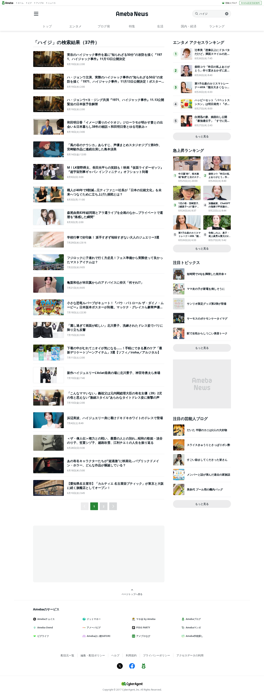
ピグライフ (43, 636)
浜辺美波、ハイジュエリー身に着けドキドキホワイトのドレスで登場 (115, 418)
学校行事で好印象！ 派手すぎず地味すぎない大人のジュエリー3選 (113, 237)
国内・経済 (188, 26)
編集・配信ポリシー (93, 655)
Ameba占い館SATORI (98, 636)
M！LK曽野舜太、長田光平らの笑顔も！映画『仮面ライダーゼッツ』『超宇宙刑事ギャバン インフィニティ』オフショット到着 (115, 169)
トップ (47, 26)
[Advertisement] (68, 553)
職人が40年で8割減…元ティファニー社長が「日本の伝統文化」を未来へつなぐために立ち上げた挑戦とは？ (114, 192)
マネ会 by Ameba (145, 619)
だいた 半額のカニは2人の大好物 (207, 430)
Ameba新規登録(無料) (250, 3)
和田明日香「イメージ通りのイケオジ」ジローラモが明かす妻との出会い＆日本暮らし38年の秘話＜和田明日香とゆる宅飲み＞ (115, 124)
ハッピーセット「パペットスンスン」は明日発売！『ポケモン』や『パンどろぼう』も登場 (212, 105)
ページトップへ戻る (132, 594)
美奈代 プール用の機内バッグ (205, 489)
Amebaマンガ (193, 627)
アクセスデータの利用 (190, 655)
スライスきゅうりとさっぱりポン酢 (208, 445)
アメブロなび (143, 636)
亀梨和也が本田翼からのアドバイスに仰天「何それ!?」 (105, 282)
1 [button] (94, 506)
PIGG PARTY (143, 627)
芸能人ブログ (231, 3)
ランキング (217, 26)
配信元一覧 (67, 655)
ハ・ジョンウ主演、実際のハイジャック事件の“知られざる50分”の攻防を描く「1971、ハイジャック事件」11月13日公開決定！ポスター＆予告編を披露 (115, 81)
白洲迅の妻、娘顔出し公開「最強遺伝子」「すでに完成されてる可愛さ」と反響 (212, 120)
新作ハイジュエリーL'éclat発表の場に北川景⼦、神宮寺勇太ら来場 (113, 373)
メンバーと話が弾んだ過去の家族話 (208, 474)
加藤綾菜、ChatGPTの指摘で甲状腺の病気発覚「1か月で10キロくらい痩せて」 (219, 208)
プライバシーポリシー (156, 655)
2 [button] (103, 506)
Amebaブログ (193, 619)
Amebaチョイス (46, 619)
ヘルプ (115, 655)
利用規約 (131, 655)
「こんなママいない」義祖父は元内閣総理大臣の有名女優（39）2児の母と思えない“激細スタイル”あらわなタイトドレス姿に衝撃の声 (114, 395)
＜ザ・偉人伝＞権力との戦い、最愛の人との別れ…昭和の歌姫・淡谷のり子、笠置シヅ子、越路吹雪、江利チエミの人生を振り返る (115, 440)
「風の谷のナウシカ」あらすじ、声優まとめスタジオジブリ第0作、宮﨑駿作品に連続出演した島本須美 (114, 147)
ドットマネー (94, 619)
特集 (132, 26)
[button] (113, 506)
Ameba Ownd (45, 627)
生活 (160, 26)
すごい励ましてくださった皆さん (207, 459)
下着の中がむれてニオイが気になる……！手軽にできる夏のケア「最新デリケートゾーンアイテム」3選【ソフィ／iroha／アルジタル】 (114, 350)
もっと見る (202, 136)
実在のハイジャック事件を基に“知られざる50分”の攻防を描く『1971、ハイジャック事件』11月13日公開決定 (114, 56)
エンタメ (75, 26)
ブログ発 (104, 26)
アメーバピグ (94, 627)
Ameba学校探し (194, 636)
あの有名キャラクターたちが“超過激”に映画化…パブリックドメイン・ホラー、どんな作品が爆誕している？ (113, 463)
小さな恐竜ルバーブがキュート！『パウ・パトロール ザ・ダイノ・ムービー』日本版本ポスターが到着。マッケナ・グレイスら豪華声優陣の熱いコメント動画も (115, 307)
